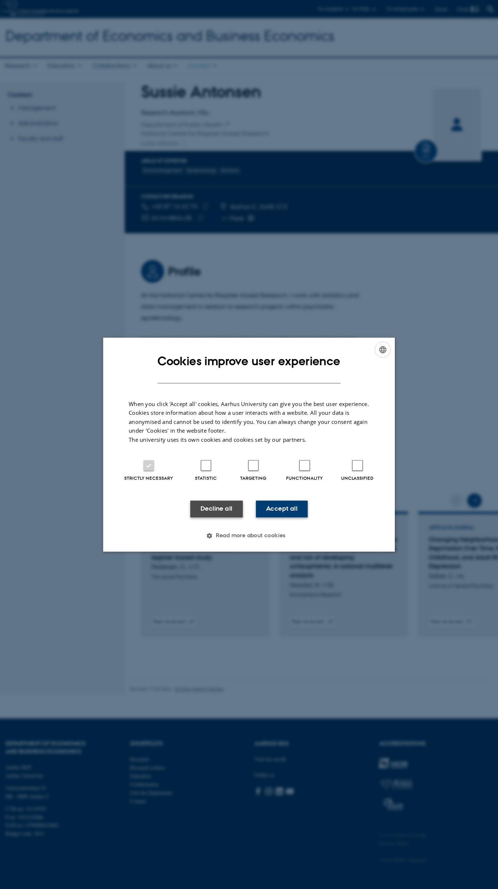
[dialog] (249, 444)
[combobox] (382, 349)
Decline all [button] (216, 509)
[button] (249, 535)
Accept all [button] (281, 509)
